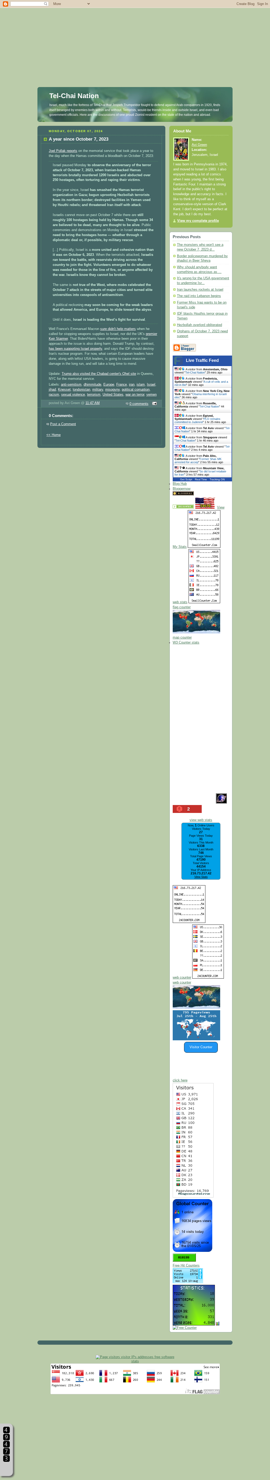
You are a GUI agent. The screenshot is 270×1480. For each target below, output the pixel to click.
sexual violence (73, 394)
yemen (151, 394)
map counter (182, 637)
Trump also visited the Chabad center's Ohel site (99, 374)
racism (54, 394)
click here (180, 1080)
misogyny (112, 389)
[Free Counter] (204, 494)
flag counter (182, 607)
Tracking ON (217, 479)
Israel (151, 384)
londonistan (81, 389)
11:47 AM (92, 403)
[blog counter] (196, 1008)
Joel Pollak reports (63, 151)
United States (113, 394)
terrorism (93, 394)
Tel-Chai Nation (74, 96)
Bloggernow (181, 489)
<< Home (53, 435)
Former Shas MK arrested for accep (198, 460)
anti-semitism (71, 384)
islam (141, 384)
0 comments (138, 404)
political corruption (136, 389)
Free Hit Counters (186, 1265)
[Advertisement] (135, 37)
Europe (108, 384)
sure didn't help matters (118, 329)
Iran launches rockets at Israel (200, 289)
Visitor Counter (201, 1047)
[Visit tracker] (196, 1039)
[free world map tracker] (196, 632)
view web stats (201, 820)
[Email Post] (154, 404)
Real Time (201, 479)
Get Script (186, 479)
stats (135, 1361)
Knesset (64, 389)
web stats (180, 602)
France (121, 384)
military (97, 389)
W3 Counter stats (186, 642)
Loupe (6, 1468)
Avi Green (199, 145)
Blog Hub (180, 484)
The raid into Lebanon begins (199, 296)
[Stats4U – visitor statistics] (194, 1323)
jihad (52, 389)
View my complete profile (198, 221)
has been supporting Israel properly (75, 349)
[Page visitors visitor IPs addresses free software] (135, 1357)
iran (131, 384)
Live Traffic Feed (202, 360)
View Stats (201, 876)
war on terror (135, 394)
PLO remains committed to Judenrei (197, 420)
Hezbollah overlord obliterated (199, 325)
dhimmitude (92, 384)
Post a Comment (63, 424)
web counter (182, 977)
